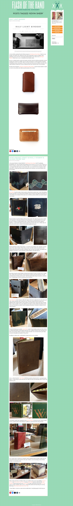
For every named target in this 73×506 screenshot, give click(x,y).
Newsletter (57, 28)
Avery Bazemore (12, 299)
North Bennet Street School (35, 54)
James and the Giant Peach (19, 482)
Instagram (57, 30)
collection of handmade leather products (27, 66)
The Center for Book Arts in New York (21, 485)
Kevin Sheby (11, 192)
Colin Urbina (21, 378)
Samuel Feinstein (30, 420)
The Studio (57, 26)
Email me (57, 32)
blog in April (25, 483)
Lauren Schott (25, 329)
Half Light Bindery (17, 19)
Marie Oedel (30, 482)
